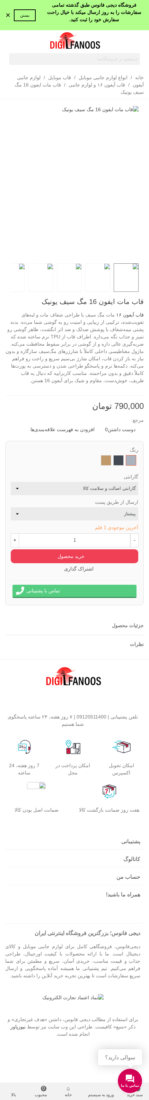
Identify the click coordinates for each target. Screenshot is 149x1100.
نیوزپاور (18, 1026)
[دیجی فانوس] (74, 41)
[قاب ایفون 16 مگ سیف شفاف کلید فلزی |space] (21, 302)
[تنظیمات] (11, 41)
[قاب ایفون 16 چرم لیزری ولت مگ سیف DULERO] (10, 302)
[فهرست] (137, 41)
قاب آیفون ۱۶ (130, 315)
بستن (24, 15)
